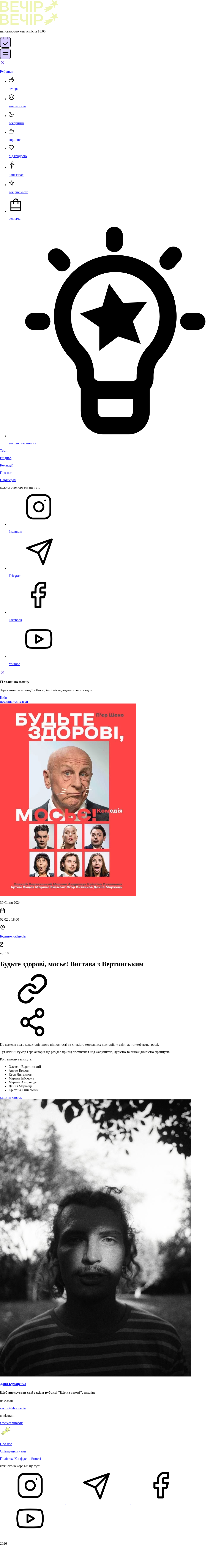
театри (23, 701)
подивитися (8, 701)
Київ (3, 697)
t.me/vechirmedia (11, 1423)
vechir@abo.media (13, 1408)
